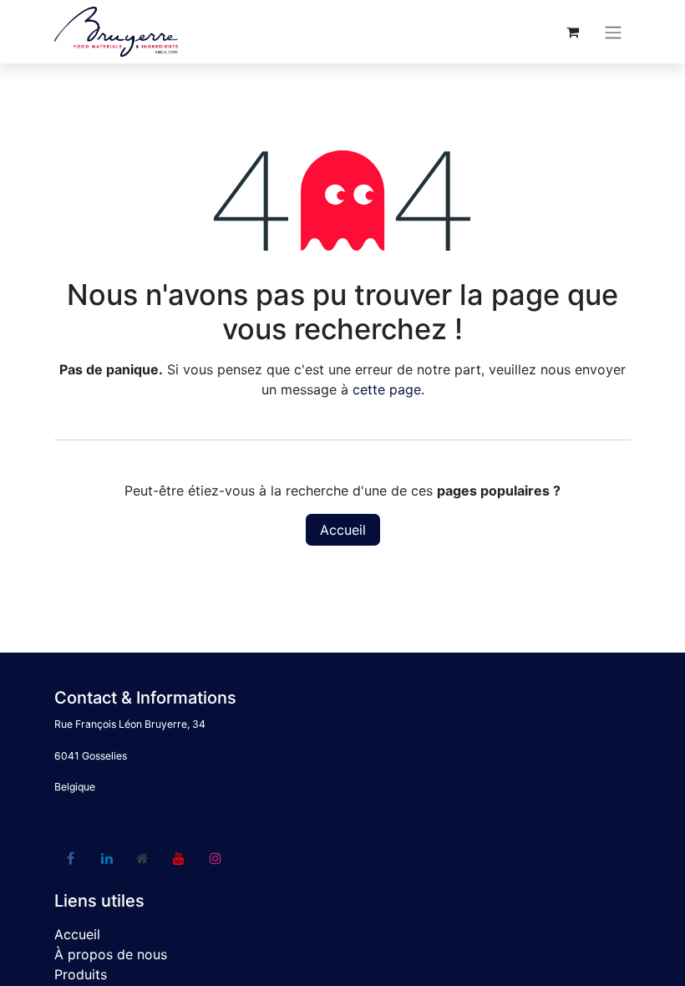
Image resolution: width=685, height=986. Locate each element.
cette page (387, 389)
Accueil (343, 529)
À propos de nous (110, 954)
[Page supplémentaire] (142, 858)
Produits (80, 974)
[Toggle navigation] (613, 31)
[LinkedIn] (107, 858)
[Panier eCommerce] (572, 31)
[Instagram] (215, 858)
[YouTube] (178, 858)
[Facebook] (70, 858)
